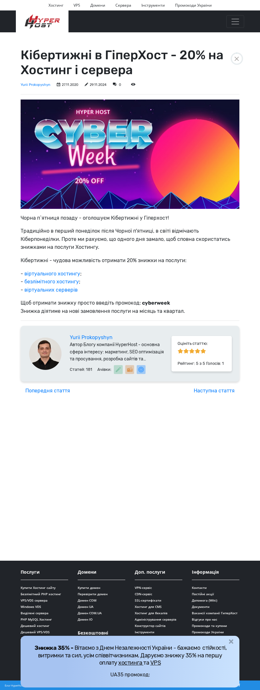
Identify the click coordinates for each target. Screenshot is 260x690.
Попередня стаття (47, 391)
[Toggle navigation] (235, 21)
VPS (77, 5)
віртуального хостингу (52, 274)
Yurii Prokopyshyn (35, 85)
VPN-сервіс (143, 587)
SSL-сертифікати (148, 600)
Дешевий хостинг (35, 625)
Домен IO (85, 619)
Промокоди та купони (209, 625)
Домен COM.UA (90, 613)
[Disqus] (130, 479)
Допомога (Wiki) (204, 600)
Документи (201, 606)
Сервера (123, 5)
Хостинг (56, 5)
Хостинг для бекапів (151, 613)
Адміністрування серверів (155, 619)
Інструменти (153, 5)
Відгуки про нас (204, 619)
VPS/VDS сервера (34, 600)
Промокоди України (193, 5)
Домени (97, 5)
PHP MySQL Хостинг (36, 619)
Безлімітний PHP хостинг (41, 594)
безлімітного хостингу (51, 282)
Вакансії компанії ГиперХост (214, 613)
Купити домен (89, 587)
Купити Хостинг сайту (38, 587)
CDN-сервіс (143, 594)
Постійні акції (203, 594)
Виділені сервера (35, 613)
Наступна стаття (214, 391)
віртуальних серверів (51, 290)
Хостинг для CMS (148, 606)
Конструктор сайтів (150, 625)
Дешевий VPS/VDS (35, 632)
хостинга (130, 662)
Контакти (199, 587)
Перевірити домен (92, 594)
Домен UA (86, 606)
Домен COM (87, 600)
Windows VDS (31, 606)
